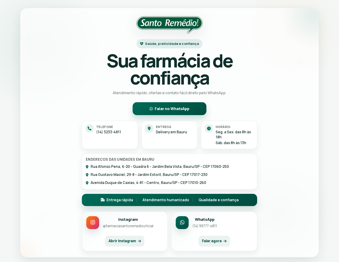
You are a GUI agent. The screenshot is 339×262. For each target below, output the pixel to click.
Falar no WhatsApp (172, 108)
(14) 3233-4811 (108, 132)
